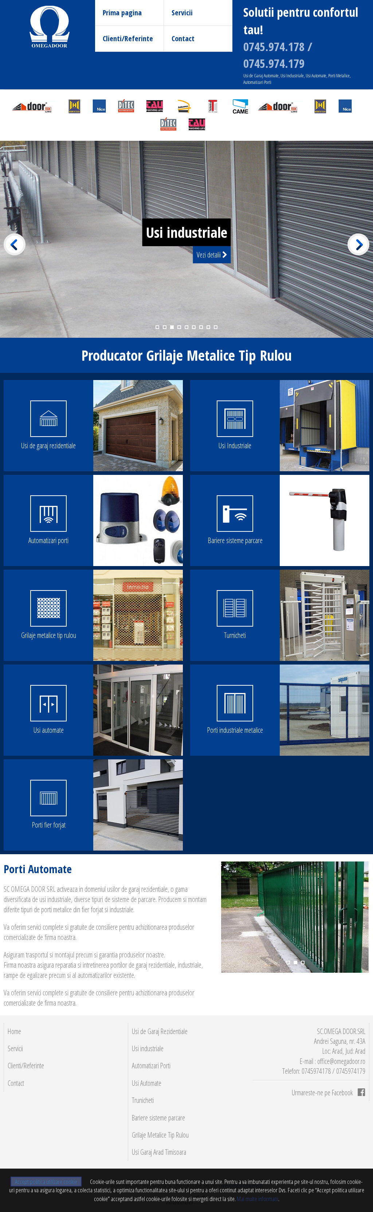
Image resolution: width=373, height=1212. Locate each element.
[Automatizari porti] (138, 520)
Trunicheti (143, 1100)
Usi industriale (148, 1048)
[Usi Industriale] (324, 425)
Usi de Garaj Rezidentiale (160, 1031)
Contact (183, 38)
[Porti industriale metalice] (324, 710)
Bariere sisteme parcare (158, 1118)
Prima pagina (122, 13)
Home (14, 1031)
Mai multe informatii (257, 1198)
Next (358, 244)
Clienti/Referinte (128, 38)
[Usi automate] (138, 710)
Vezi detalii (209, 255)
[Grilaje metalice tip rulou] (138, 615)
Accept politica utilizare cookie (46, 1181)
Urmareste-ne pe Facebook (323, 1092)
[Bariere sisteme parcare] (324, 520)
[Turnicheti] (324, 615)
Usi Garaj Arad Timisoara (159, 1152)
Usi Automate (146, 1083)
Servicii (182, 13)
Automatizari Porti (151, 1065)
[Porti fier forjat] (138, 805)
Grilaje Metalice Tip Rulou (160, 1135)
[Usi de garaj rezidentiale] (138, 425)
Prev (14, 244)
